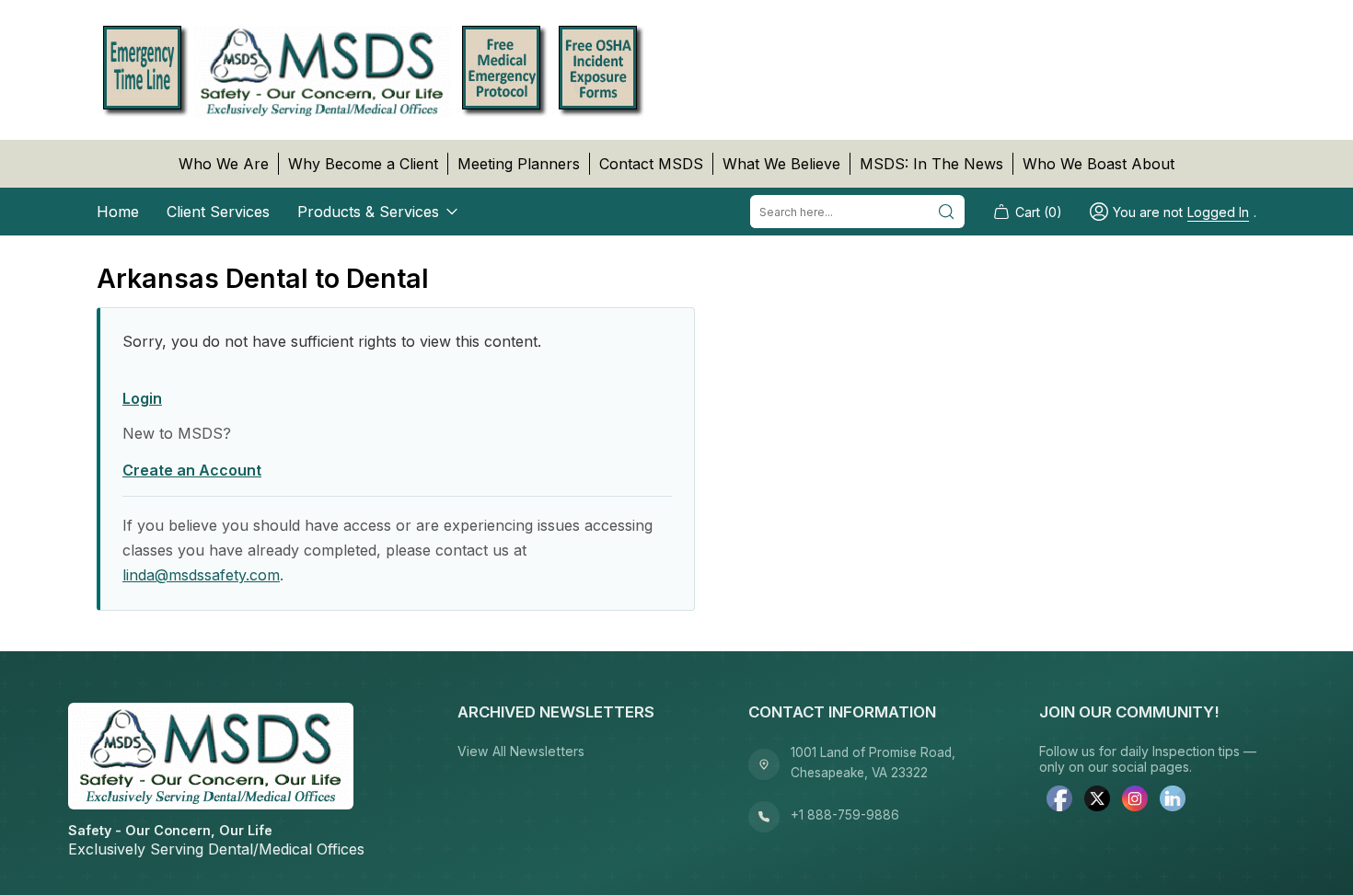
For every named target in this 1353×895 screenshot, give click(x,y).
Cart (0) (1038, 212)
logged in (1218, 212)
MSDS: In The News (931, 164)
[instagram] (1135, 800)
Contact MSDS (651, 164)
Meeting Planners (518, 164)
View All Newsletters (520, 751)
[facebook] (1059, 800)
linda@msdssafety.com (201, 575)
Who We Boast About (1098, 164)
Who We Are (224, 164)
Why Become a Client (363, 164)
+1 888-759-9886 (845, 815)
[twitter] (1097, 800)
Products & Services (368, 211)
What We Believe (781, 164)
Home (118, 211)
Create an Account (191, 470)
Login (142, 398)
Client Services (218, 211)
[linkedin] (1172, 800)
